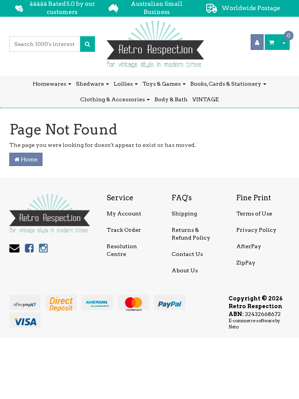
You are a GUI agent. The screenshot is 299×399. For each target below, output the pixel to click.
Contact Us (187, 254)
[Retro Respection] (155, 42)
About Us (185, 270)
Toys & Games (162, 84)
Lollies (124, 84)
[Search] (87, 44)
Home (28, 159)
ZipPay (245, 263)
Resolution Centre (122, 250)
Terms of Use (254, 213)
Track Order (124, 230)
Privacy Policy (256, 230)
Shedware (90, 84)
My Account (124, 213)
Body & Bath (171, 99)
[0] (271, 42)
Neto (234, 327)
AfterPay (248, 246)
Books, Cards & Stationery (226, 84)
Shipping (184, 213)
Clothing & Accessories (113, 99)
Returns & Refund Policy (191, 234)
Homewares (50, 84)
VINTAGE (205, 99)
